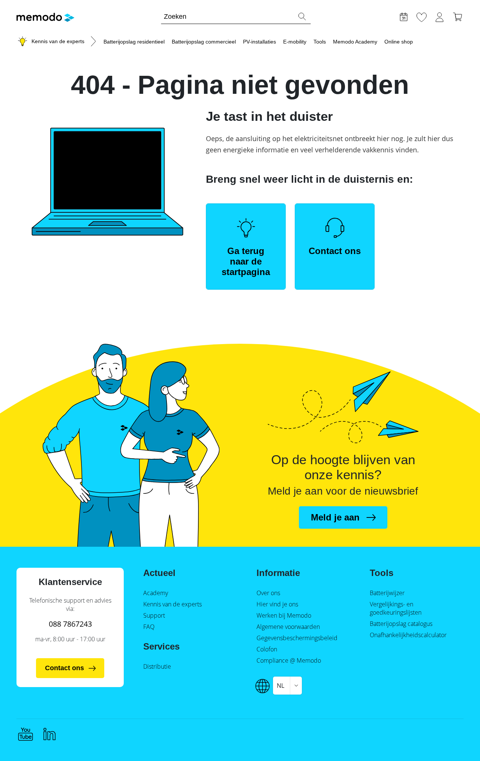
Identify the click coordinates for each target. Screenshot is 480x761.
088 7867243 (70, 624)
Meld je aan (335, 517)
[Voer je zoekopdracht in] (302, 16)
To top (456, 741)
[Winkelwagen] (458, 16)
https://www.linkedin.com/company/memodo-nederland (49, 734)
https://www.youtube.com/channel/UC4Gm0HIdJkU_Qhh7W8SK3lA (25, 734)
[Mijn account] (440, 16)
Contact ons (335, 251)
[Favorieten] (422, 16)
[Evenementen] (404, 16)
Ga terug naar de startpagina (246, 261)
